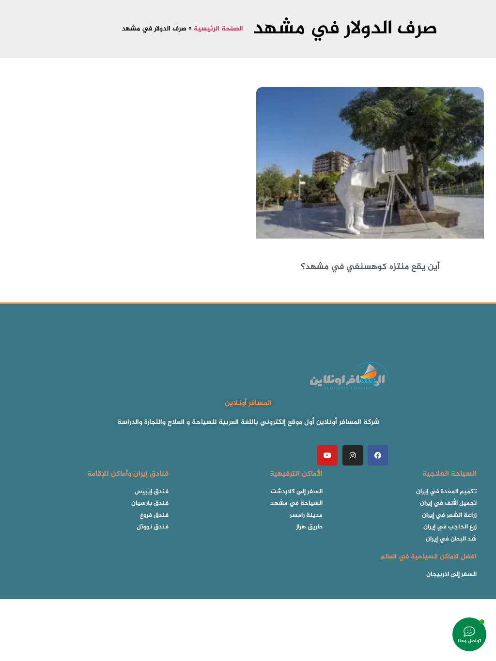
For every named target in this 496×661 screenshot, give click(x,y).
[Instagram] (352, 455)
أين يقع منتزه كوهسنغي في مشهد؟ (370, 267)
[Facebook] (378, 455)
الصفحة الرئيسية (218, 29)
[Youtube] (327, 455)
